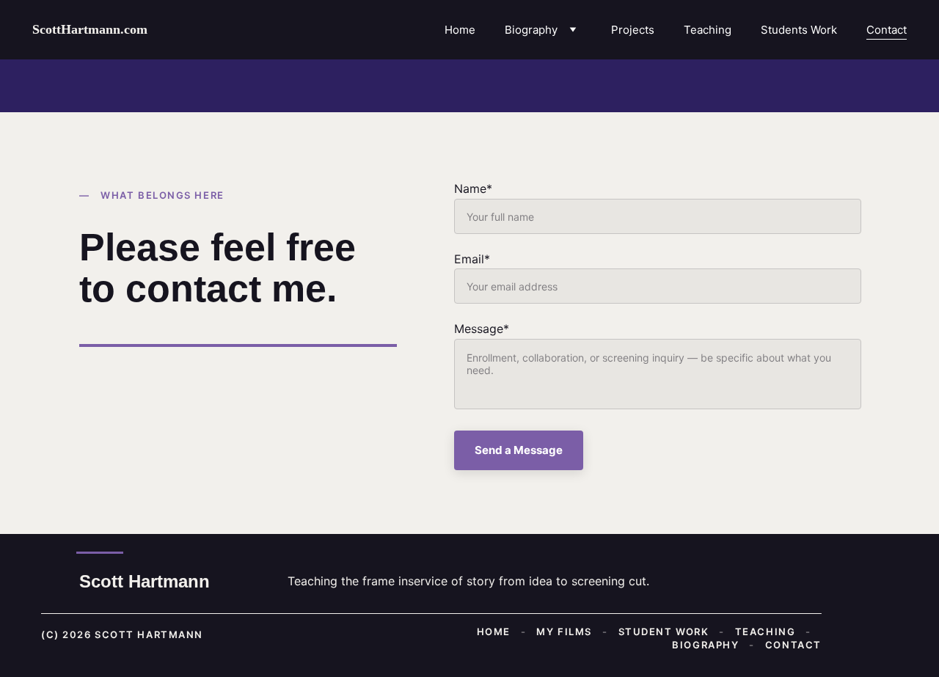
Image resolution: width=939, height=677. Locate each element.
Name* (473, 188)
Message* (481, 328)
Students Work (799, 30)
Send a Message (519, 450)
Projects (632, 30)
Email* (472, 259)
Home (460, 30)
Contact (886, 30)
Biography (531, 30)
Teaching (707, 30)
